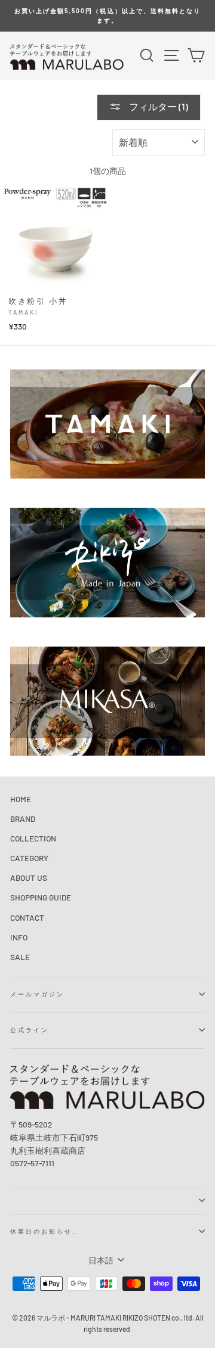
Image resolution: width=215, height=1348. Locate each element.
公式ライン (29, 1029)
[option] (107, 16)
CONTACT (27, 917)
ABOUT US (28, 877)
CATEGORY (29, 858)
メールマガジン (37, 994)
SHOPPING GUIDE (40, 897)
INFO (18, 937)
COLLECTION (33, 838)
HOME (20, 799)
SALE (20, 957)
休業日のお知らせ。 (45, 1231)
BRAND (22, 818)
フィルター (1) (157, 106)
